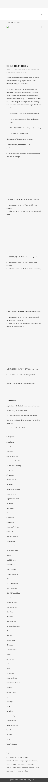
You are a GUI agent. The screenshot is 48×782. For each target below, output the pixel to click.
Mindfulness (10, 631)
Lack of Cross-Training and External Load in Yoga (22, 415)
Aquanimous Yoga (25, 69)
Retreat (9, 654)
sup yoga (10, 771)
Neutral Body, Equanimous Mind (17, 411)
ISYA (8, 579)
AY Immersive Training (14, 466)
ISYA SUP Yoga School (13, 593)
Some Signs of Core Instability (16, 428)
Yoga (8, 739)
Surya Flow (10, 711)
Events (9, 555)
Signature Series (12, 678)
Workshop (10, 730)
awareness (10, 757)
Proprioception (22, 764)
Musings (9, 635)
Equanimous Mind (12, 550)
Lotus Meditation (12, 602)
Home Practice (11, 569)
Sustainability (11, 716)
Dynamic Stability (12, 536)
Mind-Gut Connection (13, 626)
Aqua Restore (11, 447)
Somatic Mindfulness (13, 683)
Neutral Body (11, 640)
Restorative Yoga (12, 650)
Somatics (9, 687)
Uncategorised (11, 720)
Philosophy (10, 645)
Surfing (9, 706)
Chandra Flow (11, 513)
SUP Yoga (9, 701)
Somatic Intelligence (14, 768)
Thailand (17, 771)
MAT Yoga (10, 612)
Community (10, 517)
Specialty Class (11, 692)
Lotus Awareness (12, 598)
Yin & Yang (10, 735)
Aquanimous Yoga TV (13, 461)
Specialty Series (11, 697)
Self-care (9, 664)
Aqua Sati (10, 451)
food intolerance (13, 761)
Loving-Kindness (12, 607)
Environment (11, 546)
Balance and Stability (13, 489)
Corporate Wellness (13, 527)
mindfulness (33, 761)
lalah (34, 69)
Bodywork (10, 503)
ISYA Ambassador (12, 583)
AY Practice (10, 475)
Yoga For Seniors (12, 744)
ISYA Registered (12, 588)
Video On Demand (12, 725)
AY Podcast (10, 470)
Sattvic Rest (10, 659)
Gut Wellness (11, 565)
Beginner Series (11, 494)
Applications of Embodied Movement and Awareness (23, 406)
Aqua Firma (10, 442)
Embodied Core (11, 541)
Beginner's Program (13, 499)
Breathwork (10, 508)
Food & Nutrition (12, 560)
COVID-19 (10, 532)
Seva (8, 668)
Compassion (10, 522)
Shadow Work (11, 673)
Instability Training (12, 574)
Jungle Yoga (23, 761)
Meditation (10, 617)
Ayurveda (9, 484)
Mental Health (11, 621)
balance (18, 757)
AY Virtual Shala (11, 480)
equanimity (25, 757)
